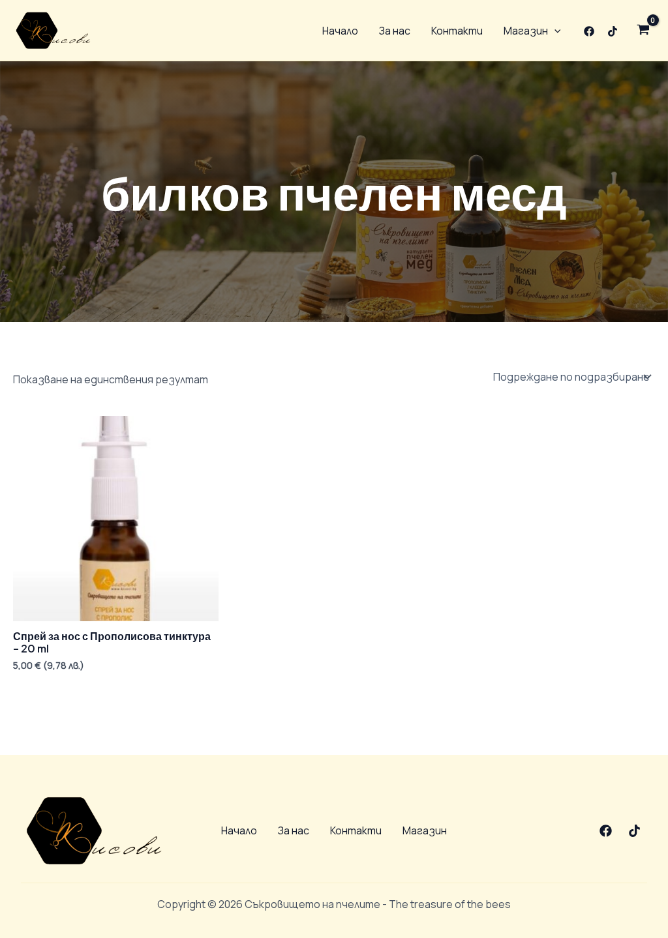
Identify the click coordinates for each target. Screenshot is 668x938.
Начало (340, 30)
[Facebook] (589, 31)
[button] (554, 31)
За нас (394, 30)
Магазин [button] (526, 30)
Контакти (457, 30)
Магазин (424, 830)
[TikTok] (612, 31)
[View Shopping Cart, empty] (643, 31)
